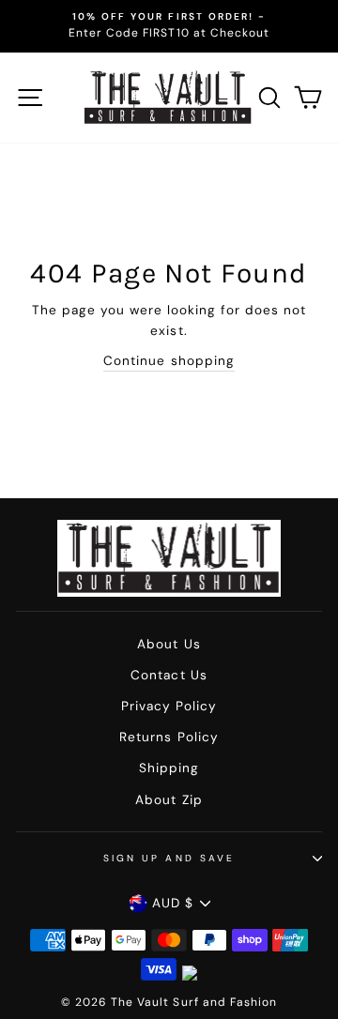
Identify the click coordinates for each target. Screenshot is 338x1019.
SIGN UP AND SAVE (169, 858)
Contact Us (169, 675)
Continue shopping (168, 361)
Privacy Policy (169, 706)
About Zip (168, 800)
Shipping (169, 768)
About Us (168, 644)
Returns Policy (168, 737)
